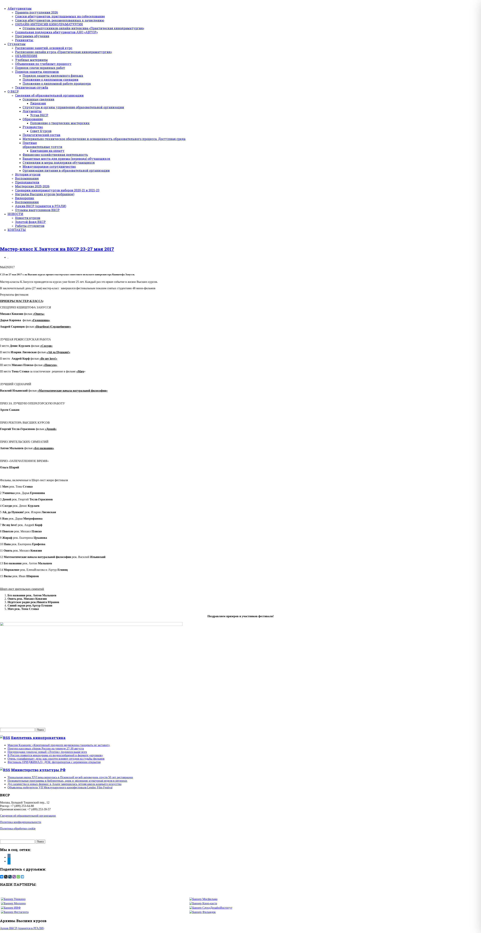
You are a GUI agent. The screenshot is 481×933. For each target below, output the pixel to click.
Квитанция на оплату (47, 151)
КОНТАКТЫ (17, 230)
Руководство (33, 127)
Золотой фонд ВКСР (30, 222)
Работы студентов (29, 226)
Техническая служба (31, 87)
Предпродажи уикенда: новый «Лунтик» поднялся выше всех (47, 751)
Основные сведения (38, 99)
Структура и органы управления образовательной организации (73, 107)
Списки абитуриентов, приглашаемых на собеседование (60, 16)
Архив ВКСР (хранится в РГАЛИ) (40, 206)
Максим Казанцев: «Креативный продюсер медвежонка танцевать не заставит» (59, 745)
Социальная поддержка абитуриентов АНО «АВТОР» (56, 32)
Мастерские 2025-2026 (32, 186)
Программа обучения (32, 36)
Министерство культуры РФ (38, 769)
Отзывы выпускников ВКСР (37, 210)
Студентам (17, 44)
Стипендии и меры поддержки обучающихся (59, 162)
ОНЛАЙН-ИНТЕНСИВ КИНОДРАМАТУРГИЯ (49, 24)
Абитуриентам (20, 8)
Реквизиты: (24, 40)
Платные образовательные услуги (42, 145)
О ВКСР (13, 91)
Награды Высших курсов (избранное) (44, 194)
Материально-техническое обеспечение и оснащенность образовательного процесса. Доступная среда (104, 139)
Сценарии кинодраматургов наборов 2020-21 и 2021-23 (57, 190)
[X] (6, 876)
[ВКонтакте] (1, 876)
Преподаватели (27, 182)
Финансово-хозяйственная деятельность (55, 155)
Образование (33, 119)
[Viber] (14, 876)
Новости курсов (27, 218)
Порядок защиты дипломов (37, 72)
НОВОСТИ (15, 214)
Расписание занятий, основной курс (43, 48)
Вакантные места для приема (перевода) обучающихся (66, 159)
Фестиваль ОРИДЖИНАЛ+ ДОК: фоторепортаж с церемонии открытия (54, 762)
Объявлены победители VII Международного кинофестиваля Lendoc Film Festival (60, 787)
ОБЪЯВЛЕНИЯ (26, 56)
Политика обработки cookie (18, 828)
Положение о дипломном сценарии (50, 79)
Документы (32, 111)
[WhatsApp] (18, 876)
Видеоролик (24, 198)
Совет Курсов (40, 131)
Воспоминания (27, 178)
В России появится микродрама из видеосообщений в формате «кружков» (55, 755)
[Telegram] (22, 876)
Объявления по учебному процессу (43, 64)
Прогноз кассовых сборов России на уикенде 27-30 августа (46, 748)
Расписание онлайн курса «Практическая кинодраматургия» (63, 52)
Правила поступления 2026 (36, 12)
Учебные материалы (31, 60)
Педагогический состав (41, 135)
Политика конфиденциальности (20, 822)
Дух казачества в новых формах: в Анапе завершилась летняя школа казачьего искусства (64, 784)
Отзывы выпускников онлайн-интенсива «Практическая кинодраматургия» (83, 28)
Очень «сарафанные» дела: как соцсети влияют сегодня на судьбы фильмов (56, 758)
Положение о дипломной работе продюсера (57, 83)
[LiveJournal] (10, 876)
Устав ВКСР (39, 115)
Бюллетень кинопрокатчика (38, 737)
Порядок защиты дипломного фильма (53, 76)
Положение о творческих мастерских (60, 123)
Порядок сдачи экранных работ (40, 68)
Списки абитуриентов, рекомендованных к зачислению (59, 20)
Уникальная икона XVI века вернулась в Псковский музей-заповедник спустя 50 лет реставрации (70, 777)
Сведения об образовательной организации (49, 95)
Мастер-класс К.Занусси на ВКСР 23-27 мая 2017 (57, 249)
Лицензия (38, 103)
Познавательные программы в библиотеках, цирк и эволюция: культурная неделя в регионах (67, 780)
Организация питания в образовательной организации (66, 170)
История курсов (27, 174)
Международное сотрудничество (49, 166)
